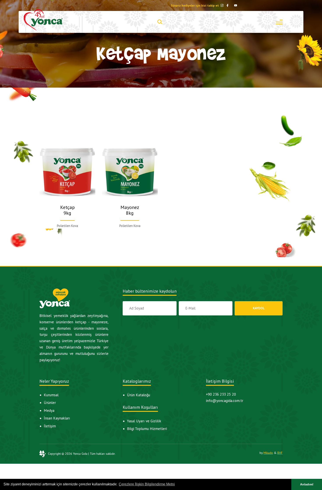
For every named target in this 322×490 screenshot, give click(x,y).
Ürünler (50, 402)
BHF (280, 453)
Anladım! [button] (306, 484)
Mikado (268, 453)
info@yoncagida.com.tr (224, 400)
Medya (49, 410)
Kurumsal (51, 395)
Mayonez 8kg (129, 210)
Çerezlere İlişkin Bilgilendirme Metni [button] (147, 484)
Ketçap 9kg (67, 210)
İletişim (50, 426)
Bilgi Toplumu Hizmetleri (147, 428)
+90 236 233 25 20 (221, 394)
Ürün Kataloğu (138, 395)
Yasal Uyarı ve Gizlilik (144, 421)
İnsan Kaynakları (57, 418)
